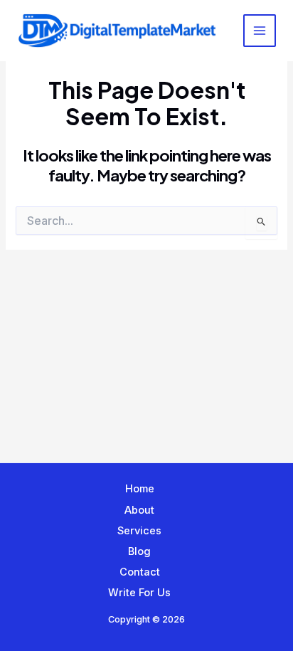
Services (139, 530)
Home (139, 488)
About (139, 510)
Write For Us (139, 592)
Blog (139, 551)
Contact (139, 572)
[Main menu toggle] (259, 30)
